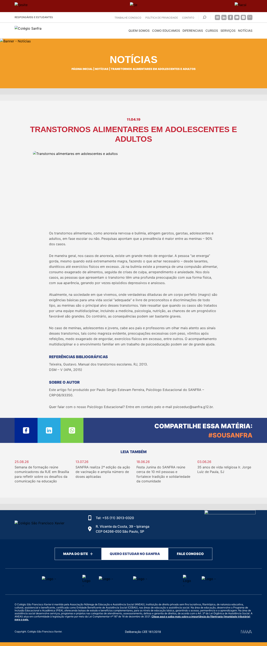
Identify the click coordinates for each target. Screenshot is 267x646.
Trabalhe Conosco (128, 17)
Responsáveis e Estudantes (34, 17)
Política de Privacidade (161, 17)
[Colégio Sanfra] (52, 30)
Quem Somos (139, 30)
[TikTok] (249, 17)
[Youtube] (236, 17)
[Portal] (217, 17)
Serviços (228, 30)
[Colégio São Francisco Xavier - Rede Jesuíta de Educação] (230, 524)
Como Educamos (166, 30)
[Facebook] (230, 17)
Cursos (211, 30)
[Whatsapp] (71, 430)
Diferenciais (193, 30)
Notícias (245, 30)
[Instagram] (243, 17)
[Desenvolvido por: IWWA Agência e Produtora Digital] (246, 631)
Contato (188, 17)
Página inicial (82, 69)
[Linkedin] (224, 17)
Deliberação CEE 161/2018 (143, 631)
